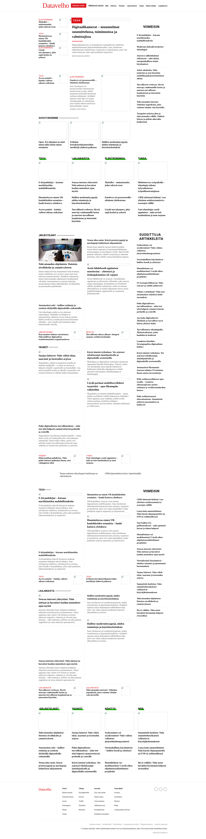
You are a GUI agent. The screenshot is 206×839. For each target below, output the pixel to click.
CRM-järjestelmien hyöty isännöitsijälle (123, 473)
